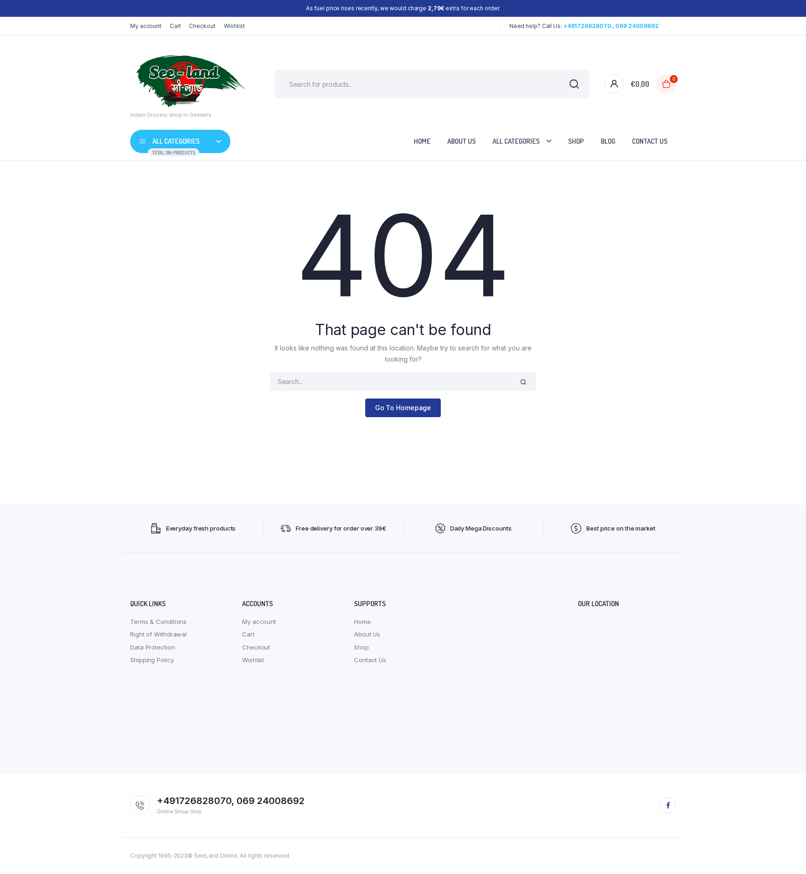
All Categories (516, 141)
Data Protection (152, 647)
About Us (461, 141)
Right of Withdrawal (158, 634)
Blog (608, 141)
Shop (576, 141)
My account (145, 25)
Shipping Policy (152, 660)
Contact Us (649, 141)
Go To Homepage (403, 408)
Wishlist (234, 25)
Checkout (202, 25)
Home (422, 141)
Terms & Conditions (158, 621)
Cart (175, 25)
